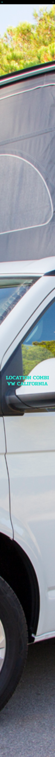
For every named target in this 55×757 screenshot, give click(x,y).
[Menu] (52, 2)
